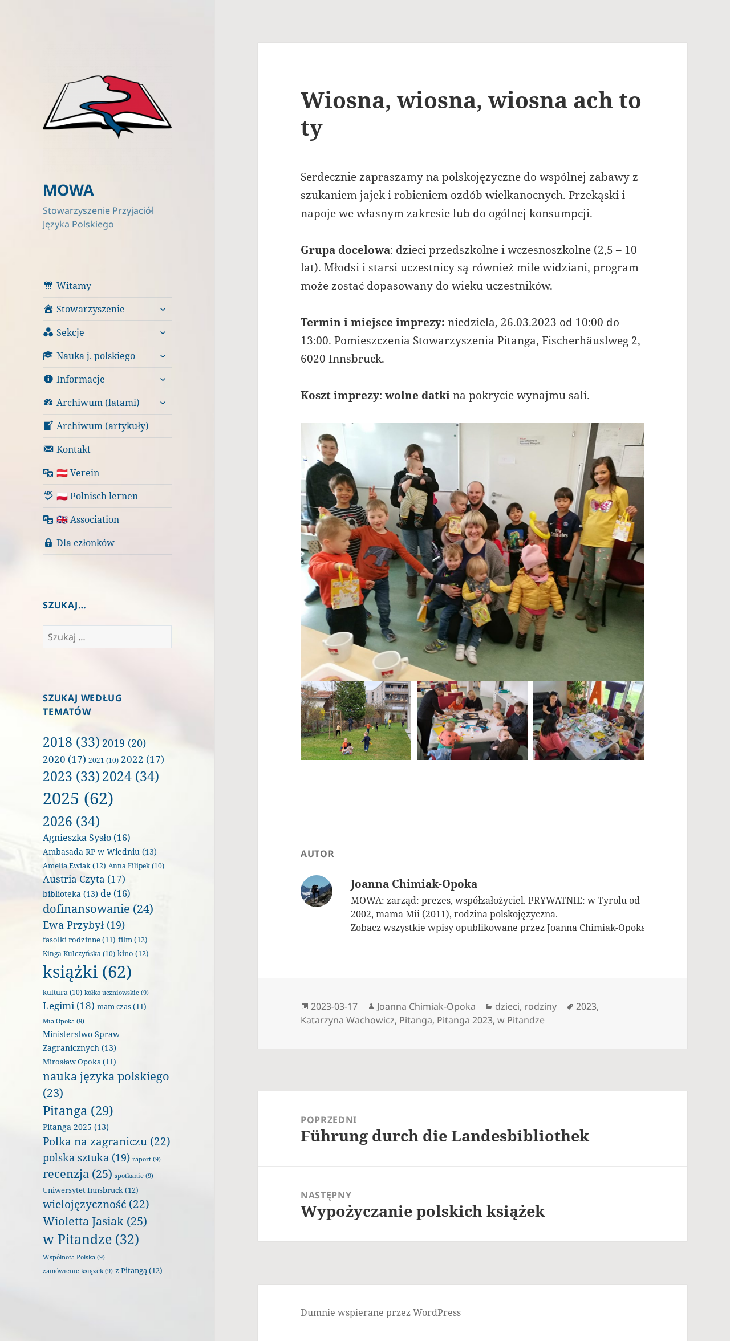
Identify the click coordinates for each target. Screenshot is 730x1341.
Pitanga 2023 (465, 1020)
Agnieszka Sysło (87, 837)
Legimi (69, 1005)
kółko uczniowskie (116, 993)
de (115, 893)
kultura (62, 992)
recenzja (77, 1173)
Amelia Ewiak (74, 865)
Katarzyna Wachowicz (348, 1020)
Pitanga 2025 (76, 1126)
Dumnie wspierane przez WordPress (381, 1312)
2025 (78, 798)
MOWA (68, 189)
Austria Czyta (84, 878)
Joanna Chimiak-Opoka (426, 1006)
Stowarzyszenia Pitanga (474, 340)
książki (87, 971)
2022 (142, 759)
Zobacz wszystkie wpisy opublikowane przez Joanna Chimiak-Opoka (499, 927)
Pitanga (78, 1110)
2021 (103, 760)
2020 (64, 759)
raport (146, 1159)
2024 (130, 776)
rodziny (540, 1006)
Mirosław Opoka (79, 1062)
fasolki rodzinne (79, 940)
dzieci (507, 1006)
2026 (71, 821)
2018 (71, 742)
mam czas (122, 1006)
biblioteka (70, 893)
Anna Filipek (136, 866)
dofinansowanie (98, 908)
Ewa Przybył (84, 925)
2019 (124, 743)
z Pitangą (139, 1270)
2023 (71, 776)
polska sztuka (86, 1157)
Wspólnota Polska (74, 1257)
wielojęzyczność (96, 1204)
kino (133, 953)
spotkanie (134, 1176)
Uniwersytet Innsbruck (91, 1190)
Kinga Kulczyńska (79, 953)
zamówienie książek (78, 1271)
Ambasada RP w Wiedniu (100, 851)
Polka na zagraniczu (107, 1141)
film (133, 939)
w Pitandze (91, 1239)
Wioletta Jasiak (95, 1221)
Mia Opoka (63, 1021)
